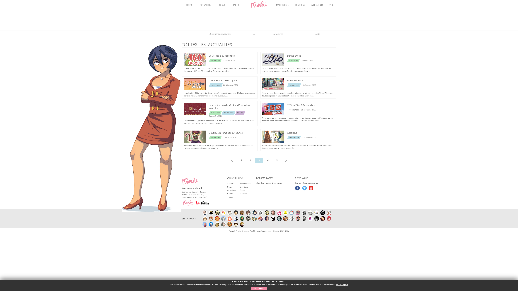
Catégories (278, 33)
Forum (242, 190)
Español (245, 231)
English (239, 231)
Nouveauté (216, 85)
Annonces (215, 60)
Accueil (230, 183)
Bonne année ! (294, 55)
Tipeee (230, 197)
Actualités (231, 190)
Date (317, 33)
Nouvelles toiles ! (296, 80)
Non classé (294, 110)
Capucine (292, 132)
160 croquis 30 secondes (222, 55)
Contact (243, 193)
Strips (229, 187)
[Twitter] (303, 188)
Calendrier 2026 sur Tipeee (223, 80)
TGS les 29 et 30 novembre (301, 105)
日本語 (252, 231)
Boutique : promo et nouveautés (226, 132)
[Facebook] (297, 188)
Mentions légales (264, 231)
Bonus (230, 193)
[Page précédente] (232, 160)
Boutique (244, 187)
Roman (240, 113)
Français (232, 231)
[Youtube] (310, 188)
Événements (245, 183)
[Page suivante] (286, 160)
